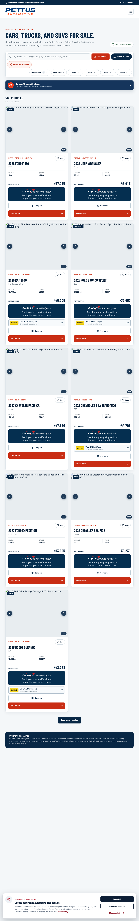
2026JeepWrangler (87, 163)
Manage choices (115, 913)
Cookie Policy (62, 912)
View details (15, 213)
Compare (38, 206)
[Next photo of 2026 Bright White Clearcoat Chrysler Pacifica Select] (129, 496)
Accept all (117, 899)
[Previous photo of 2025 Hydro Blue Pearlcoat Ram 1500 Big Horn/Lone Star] (9, 246)
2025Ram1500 (17, 280)
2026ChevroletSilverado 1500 (95, 405)
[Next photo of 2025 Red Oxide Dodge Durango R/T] (64, 613)
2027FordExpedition (22, 530)
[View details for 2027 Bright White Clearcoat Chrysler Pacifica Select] (37, 371)
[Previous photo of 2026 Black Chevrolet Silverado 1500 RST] (75, 371)
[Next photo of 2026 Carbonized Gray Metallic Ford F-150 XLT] (64, 129)
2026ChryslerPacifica (89, 530)
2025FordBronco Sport (90, 280)
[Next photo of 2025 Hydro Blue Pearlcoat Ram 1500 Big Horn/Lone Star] (64, 246)
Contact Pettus (126, 3)
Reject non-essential (117, 906)
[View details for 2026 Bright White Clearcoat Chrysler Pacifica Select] (102, 496)
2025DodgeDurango (21, 647)
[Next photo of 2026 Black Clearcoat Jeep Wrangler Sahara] (129, 129)
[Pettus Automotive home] (20, 11)
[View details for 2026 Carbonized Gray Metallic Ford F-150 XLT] (37, 129)
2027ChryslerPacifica (24, 405)
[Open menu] (131, 12)
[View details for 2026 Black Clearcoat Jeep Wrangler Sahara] (102, 129)
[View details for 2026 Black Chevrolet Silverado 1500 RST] (102, 371)
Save (61, 158)
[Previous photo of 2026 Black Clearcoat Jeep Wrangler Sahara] (75, 129)
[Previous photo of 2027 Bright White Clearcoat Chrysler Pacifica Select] (9, 371)
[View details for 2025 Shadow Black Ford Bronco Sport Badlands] (102, 246)
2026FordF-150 (18, 163)
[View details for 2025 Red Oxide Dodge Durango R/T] (37, 613)
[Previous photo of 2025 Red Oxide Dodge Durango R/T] (9, 613)
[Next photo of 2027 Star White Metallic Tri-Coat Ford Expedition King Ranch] (64, 496)
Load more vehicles (69, 720)
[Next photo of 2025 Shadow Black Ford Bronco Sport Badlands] (129, 246)
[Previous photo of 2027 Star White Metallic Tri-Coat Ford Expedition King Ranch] (9, 496)
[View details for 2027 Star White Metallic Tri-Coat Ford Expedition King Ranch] (37, 496)
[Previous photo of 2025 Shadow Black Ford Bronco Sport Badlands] (75, 246)
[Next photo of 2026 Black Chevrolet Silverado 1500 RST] (129, 371)
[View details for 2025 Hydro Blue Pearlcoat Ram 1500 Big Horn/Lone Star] (37, 246)
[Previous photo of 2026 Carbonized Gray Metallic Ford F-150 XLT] (9, 129)
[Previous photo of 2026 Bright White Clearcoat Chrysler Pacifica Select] (75, 496)
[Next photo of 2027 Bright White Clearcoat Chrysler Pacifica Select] (64, 371)
